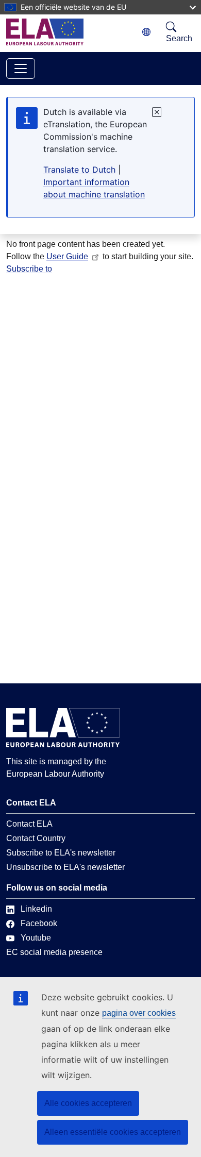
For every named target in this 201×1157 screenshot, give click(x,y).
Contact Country (35, 838)
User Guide (67, 256)
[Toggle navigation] (20, 68)
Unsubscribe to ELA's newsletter (65, 867)
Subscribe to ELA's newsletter (60, 852)
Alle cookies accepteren (88, 1103)
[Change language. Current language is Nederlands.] (146, 32)
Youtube (36, 937)
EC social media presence (54, 952)
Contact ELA (29, 823)
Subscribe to (29, 268)
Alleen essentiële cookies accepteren (112, 1132)
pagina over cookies (139, 1013)
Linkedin (36, 908)
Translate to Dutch (79, 169)
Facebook (39, 923)
